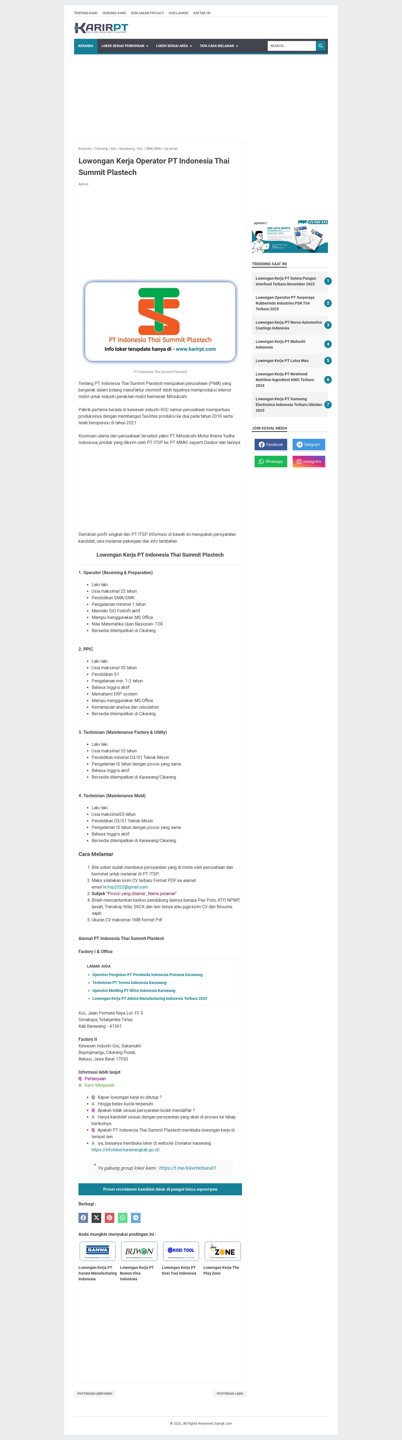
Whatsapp (273, 461)
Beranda (85, 46)
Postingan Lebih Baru (94, 1393)
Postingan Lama (230, 1393)
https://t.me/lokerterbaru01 (187, 1168)
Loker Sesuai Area (172, 46)
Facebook (274, 444)
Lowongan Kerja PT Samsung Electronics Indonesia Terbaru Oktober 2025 (289, 405)
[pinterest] (109, 1218)
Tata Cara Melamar (217, 46)
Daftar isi (202, 13)
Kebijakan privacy (147, 13)
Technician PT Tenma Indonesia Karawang (129, 982)
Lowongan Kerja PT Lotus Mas (282, 360)
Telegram (311, 444)
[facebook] (83, 1218)
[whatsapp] (122, 1218)
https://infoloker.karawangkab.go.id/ (126, 1149)
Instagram (311, 461)
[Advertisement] (201, 95)
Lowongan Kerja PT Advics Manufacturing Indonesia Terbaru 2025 (149, 998)
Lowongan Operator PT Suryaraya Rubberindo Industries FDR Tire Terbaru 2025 (285, 303)
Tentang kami (86, 13)
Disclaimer (178, 13)
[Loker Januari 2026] (101, 28)
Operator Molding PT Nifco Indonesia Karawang (133, 990)
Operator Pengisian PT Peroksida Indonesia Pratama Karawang (147, 974)
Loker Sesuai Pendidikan (122, 46)
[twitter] (96, 1218)
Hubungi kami (114, 13)
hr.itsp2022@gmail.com (125, 887)
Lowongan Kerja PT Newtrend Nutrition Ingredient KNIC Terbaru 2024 (285, 380)
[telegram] (136, 1218)
